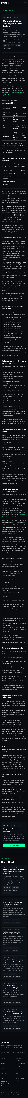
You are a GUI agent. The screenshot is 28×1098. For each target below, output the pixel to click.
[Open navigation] (25, 2)
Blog (2, 1078)
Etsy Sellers (18, 1061)
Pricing (3, 1063)
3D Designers (19, 1066)
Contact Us (4, 1081)
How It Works (4, 1061)
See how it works (14, 845)
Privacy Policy (19, 1076)
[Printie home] (5, 3)
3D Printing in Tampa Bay (6, 1084)
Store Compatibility (20, 1063)
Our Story (3, 1076)
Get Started (4, 1066)
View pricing (14, 850)
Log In (2, 1068)
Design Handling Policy (20, 1079)
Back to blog (9, 10)
